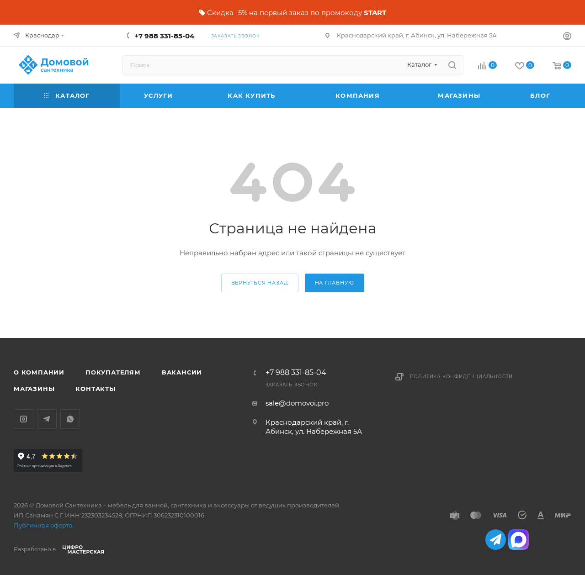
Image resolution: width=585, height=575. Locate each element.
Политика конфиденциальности (461, 377)
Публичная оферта (43, 525)
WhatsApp (70, 419)
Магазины (34, 388)
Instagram (23, 419)
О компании (39, 372)
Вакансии (182, 372)
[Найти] (452, 64)
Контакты (95, 388)
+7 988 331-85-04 (164, 36)
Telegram (47, 419)
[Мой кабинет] (567, 37)
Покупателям (113, 372)
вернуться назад (259, 283)
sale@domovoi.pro (297, 403)
